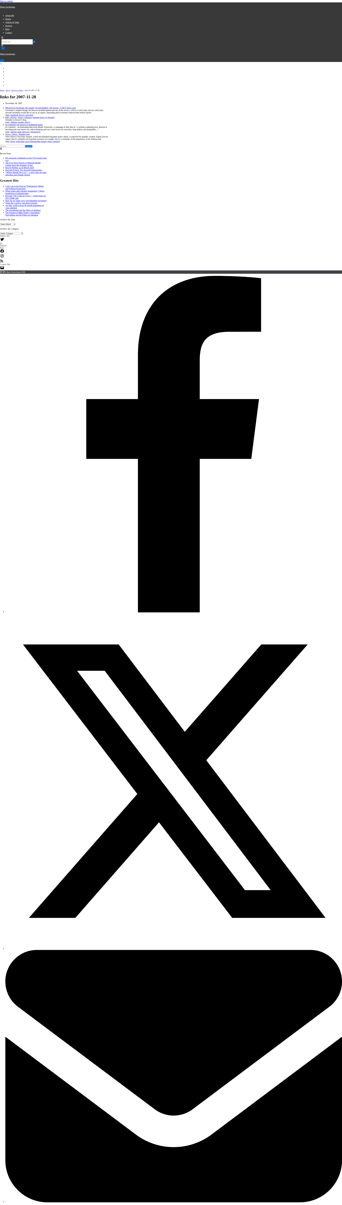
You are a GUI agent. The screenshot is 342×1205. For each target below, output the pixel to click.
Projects (8, 26)
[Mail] (2, 269)
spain (19, 132)
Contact (8, 33)
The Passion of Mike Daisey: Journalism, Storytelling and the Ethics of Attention (22, 214)
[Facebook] (2, 252)
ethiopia (13, 122)
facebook (14, 115)
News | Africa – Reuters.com (17, 134)
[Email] (173, 1201)
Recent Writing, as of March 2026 (19, 168)
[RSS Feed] (1, 262)
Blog (7, 29)
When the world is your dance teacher (21, 203)
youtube (55, 141)
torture (44, 141)
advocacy (26, 132)
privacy (22, 115)
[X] (173, 949)
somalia (21, 122)
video (49, 141)
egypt (27, 141)
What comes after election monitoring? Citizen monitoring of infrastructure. (24, 192)
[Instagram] (2, 257)
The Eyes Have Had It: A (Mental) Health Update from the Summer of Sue (23, 164)
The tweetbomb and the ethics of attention (23, 210)
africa (27, 122)
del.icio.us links (17, 90)
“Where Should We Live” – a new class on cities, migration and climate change (26, 173)
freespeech (35, 132)
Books (8, 19)
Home (2, 90)
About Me (9, 15)
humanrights (35, 141)
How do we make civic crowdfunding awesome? (26, 200)
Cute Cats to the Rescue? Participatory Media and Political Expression (24, 187)
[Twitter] (2, 241)
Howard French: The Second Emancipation (23, 170)
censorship (19, 141)
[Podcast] (3, 248)
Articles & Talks (12, 22)
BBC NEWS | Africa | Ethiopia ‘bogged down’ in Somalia (30, 117)
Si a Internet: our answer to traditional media (24, 125)
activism (29, 115)
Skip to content (6, 1)
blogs (12, 141)
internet (13, 132)
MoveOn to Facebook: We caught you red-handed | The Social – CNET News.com (40, 108)
